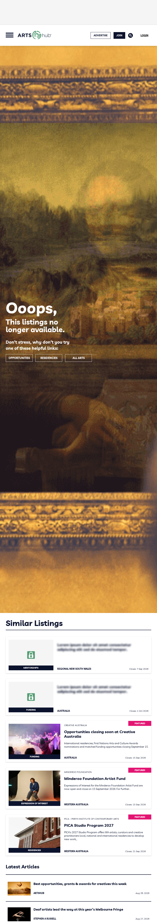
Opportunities (19, 358)
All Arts (79, 358)
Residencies (48, 358)
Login (144, 35)
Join (119, 35)
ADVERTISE (101, 35)
